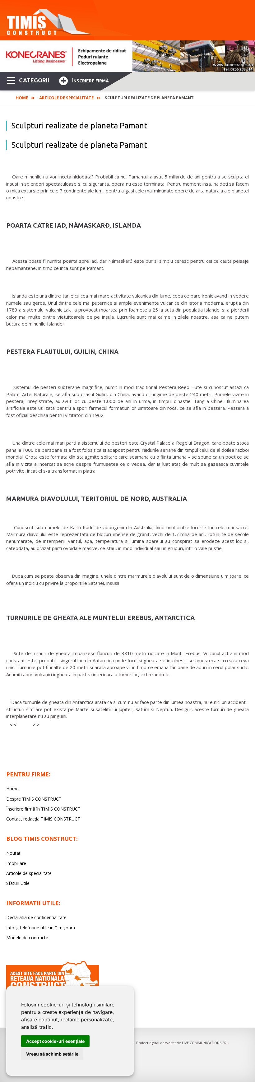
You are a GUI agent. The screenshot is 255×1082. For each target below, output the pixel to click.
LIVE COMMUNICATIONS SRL (205, 1042)
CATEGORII (34, 80)
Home (22, 97)
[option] (127, 56)
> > (36, 724)
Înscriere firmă (90, 80)
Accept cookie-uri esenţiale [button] (55, 1041)
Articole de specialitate (66, 97)
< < (13, 724)
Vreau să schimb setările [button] (52, 1054)
